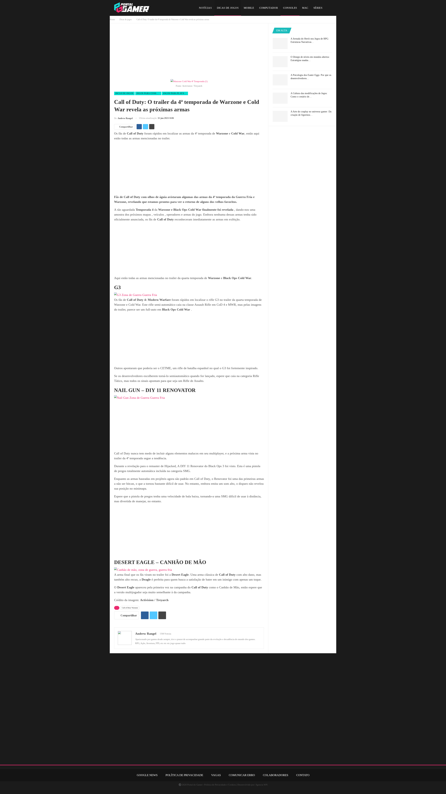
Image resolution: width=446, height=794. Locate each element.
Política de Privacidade (184, 775)
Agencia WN (261, 784)
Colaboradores (275, 775)
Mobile (249, 7)
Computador (268, 7)
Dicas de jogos (228, 7)
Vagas (216, 775)
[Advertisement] (189, 52)
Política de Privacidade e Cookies (220, 784)
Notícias (205, 7)
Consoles (290, 7)
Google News (147, 775)
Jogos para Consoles (148, 93)
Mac (305, 7)
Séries (317, 7)
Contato (302, 775)
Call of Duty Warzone (130, 608)
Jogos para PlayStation (175, 93)
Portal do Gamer (194, 784)
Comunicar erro (242, 775)
